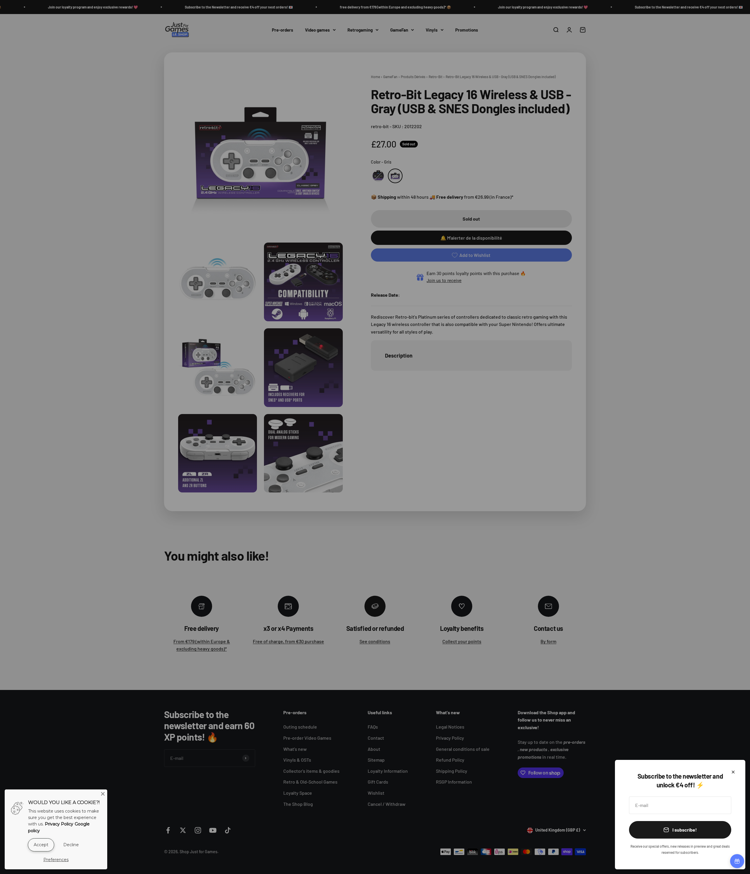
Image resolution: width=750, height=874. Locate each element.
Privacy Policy (59, 824)
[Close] (733, 772)
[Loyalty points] (737, 861)
